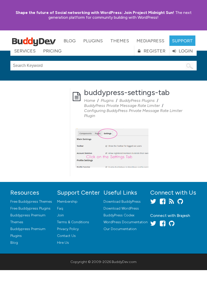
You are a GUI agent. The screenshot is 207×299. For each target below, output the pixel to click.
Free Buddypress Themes (31, 201)
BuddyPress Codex (119, 215)
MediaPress (150, 41)
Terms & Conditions (73, 222)
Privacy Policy (68, 229)
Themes (119, 41)
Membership (67, 201)
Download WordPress (121, 208)
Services (25, 51)
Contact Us (66, 236)
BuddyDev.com (124, 262)
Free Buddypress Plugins (30, 208)
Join (60, 215)
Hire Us (63, 242)
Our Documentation (120, 229)
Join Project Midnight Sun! (95, 12)
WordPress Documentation (126, 222)
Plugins (93, 41)
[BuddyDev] (35, 40)
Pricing (52, 51)
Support (182, 41)
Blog (70, 41)
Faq (60, 208)
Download (122, 201)
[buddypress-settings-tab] (112, 129)
